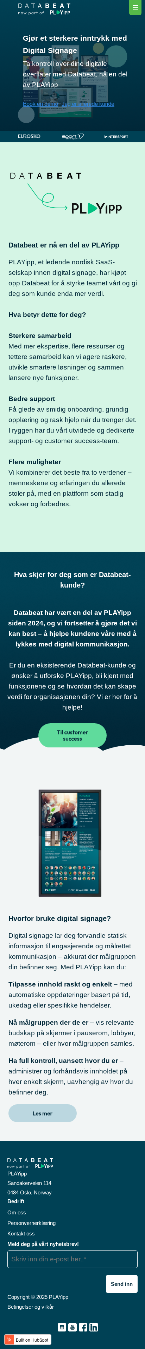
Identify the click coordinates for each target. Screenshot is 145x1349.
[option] (29, 136)
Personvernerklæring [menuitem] (31, 1223)
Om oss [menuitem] (16, 1212)
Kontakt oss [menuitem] (21, 1233)
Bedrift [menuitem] (15, 1201)
